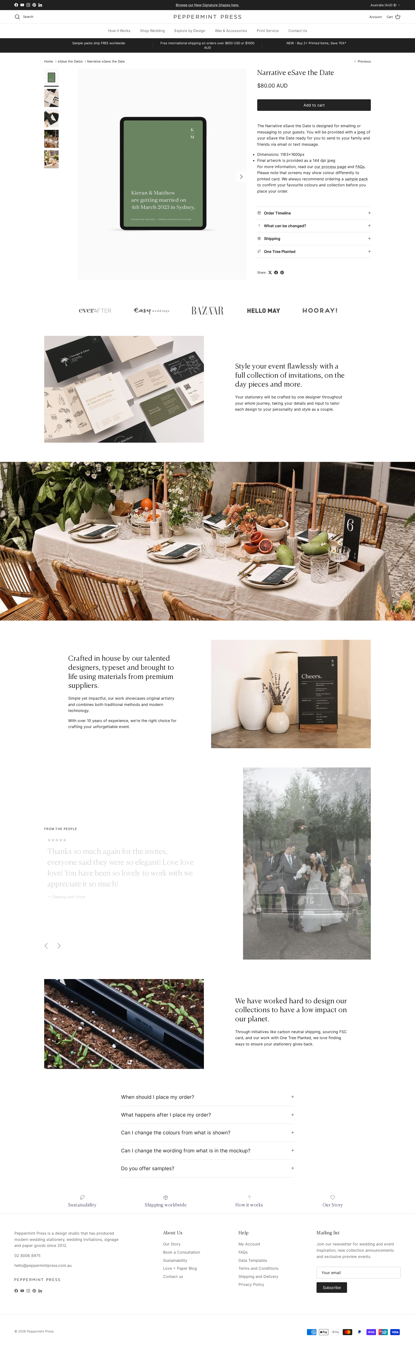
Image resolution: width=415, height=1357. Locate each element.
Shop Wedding (152, 30)
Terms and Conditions (258, 1268)
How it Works (119, 30)
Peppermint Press (40, 1331)
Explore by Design (189, 30)
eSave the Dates (70, 61)
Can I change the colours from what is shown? (176, 1133)
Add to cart (314, 105)
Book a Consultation (181, 1252)
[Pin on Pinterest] (282, 272)
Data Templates (252, 1260)
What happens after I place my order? (166, 1115)
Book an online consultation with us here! (207, 7)
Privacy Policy (251, 1284)
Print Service (268, 30)
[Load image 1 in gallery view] (162, 174)
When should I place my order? (157, 1097)
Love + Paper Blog (180, 1268)
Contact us (173, 1276)
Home (48, 61)
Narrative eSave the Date (106, 61)
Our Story (172, 1244)
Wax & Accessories (231, 30)
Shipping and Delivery (258, 1276)
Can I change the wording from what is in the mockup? (185, 1151)
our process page (330, 166)
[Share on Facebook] (276, 272)
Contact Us (297, 30)
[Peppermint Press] (207, 17)
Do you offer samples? (147, 1168)
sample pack (356, 178)
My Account (249, 1244)
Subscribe (332, 1287)
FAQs (360, 166)
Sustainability (175, 1260)
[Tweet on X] (270, 272)
